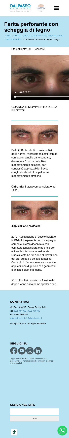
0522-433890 (34, 310)
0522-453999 (20, 310)
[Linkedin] (38, 351)
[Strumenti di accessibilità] (14, 432)
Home (8, 35)
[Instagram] (30, 351)
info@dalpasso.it (34, 318)
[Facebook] (14, 351)
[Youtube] (22, 351)
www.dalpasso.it (17, 318)
